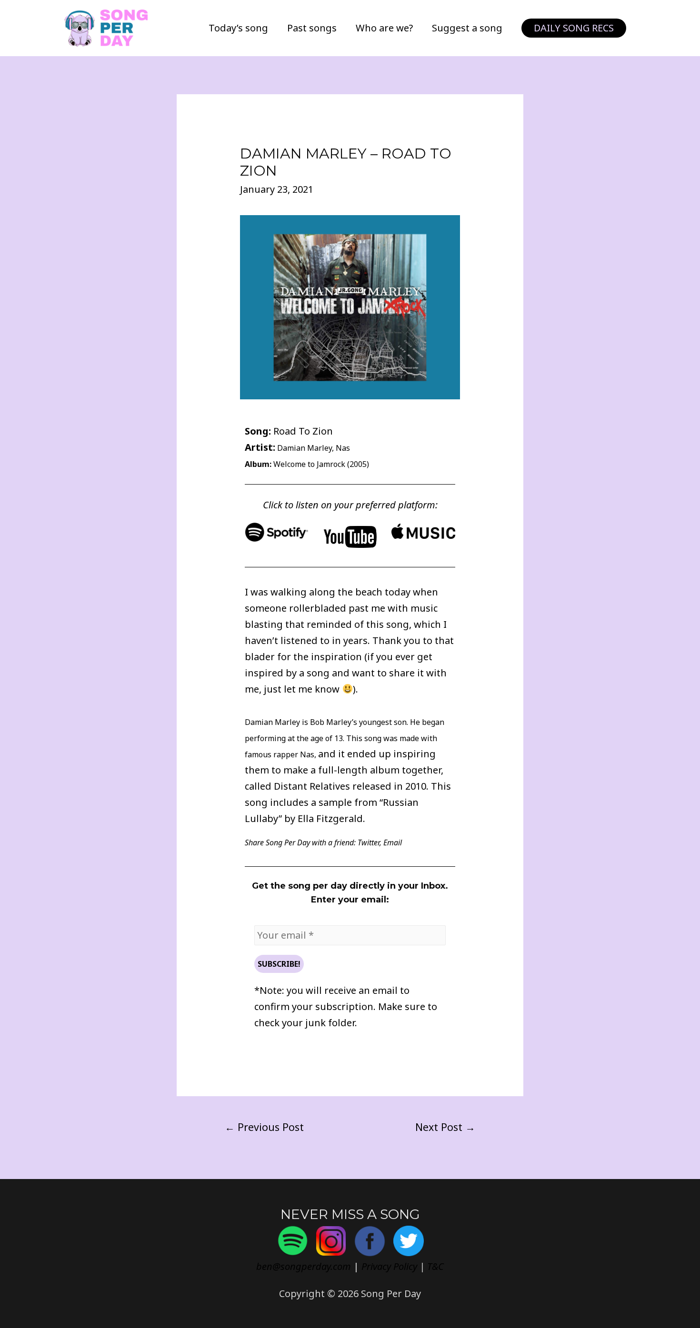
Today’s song (238, 27)
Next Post (445, 1127)
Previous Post (264, 1127)
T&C (435, 1266)
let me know (312, 689)
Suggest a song (467, 27)
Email (392, 842)
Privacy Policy (389, 1266)
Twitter (369, 842)
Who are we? (384, 27)
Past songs (312, 27)
